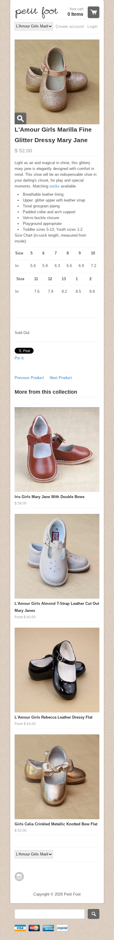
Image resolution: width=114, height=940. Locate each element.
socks (55, 186)
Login (92, 26)
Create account (70, 26)
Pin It (19, 358)
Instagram (19, 876)
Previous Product (29, 378)
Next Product (61, 378)
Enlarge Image (20, 118)
